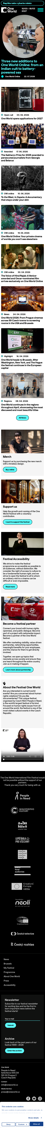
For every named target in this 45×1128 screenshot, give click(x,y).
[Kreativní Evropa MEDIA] (22, 886)
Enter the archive (15, 1051)
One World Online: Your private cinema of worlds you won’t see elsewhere (21, 237)
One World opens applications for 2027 (22, 118)
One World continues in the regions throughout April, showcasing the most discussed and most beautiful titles (22, 407)
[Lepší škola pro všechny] (22, 839)
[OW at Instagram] (41, 1099)
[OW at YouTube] (35, 1099)
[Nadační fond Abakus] (22, 825)
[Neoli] (22, 903)
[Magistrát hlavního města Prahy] (22, 854)
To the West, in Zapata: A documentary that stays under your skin (21, 198)
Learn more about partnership (18, 670)
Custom (21, 1124)
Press (6, 981)
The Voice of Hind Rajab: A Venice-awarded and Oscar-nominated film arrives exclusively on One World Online (22, 278)
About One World (12, 976)
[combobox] (22, 3)
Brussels (8, 963)
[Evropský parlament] (22, 920)
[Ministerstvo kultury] (22, 810)
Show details (33, 1118)
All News (22, 418)
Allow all (36, 1124)
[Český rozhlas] (22, 944)
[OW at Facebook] (29, 1099)
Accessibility (9, 985)
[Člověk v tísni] (22, 795)
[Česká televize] (22, 933)
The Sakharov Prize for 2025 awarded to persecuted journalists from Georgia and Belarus (22, 158)
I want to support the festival (18, 522)
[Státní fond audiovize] (22, 871)
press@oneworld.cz (10, 1092)
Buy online (10, 470)
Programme (9, 972)
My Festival (9, 968)
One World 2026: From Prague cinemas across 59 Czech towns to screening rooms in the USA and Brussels (22, 320)
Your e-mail (10, 1015)
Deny (8, 1124)
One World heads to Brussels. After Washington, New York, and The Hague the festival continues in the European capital (21, 363)
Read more (10, 587)
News (6, 959)
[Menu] (40, 10)
